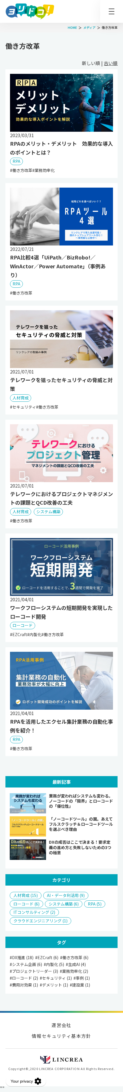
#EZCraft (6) (46, 957)
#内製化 (34, 634)
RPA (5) (95, 904)
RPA (16, 161)
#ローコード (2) (24, 978)
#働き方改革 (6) (74, 957)
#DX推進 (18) (21, 957)
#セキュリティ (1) (56, 978)
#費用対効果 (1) (24, 985)
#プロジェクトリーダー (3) (34, 971)
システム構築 (48, 511)
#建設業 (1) (80, 985)
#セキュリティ (23, 407)
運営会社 (61, 1025)
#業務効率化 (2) (74, 971)
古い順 (111, 63)
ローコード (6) (26, 904)
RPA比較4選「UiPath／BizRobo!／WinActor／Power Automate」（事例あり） (58, 266)
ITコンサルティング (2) (34, 912)
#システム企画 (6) (26, 964)
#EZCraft (18, 634)
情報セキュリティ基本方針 (61, 1035)
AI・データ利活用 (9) (66, 895)
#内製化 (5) (54, 964)
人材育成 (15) (25, 895)
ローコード (23, 625)
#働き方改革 (21, 170)
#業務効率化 (43, 170)
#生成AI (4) (76, 964)
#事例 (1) (82, 978)
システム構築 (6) (64, 904)
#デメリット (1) (54, 985)
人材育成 (21, 398)
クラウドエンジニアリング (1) (40, 920)
